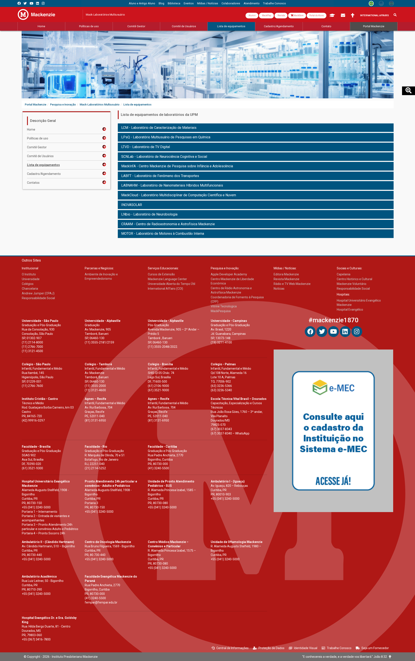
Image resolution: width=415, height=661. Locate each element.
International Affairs (374, 15)
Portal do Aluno (316, 15)
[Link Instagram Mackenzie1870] (43, 3)
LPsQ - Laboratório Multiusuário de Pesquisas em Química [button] (165, 137)
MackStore (298, 15)
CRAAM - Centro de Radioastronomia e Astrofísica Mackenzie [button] (168, 224)
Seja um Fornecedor (375, 648)
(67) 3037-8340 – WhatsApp (230, 433)
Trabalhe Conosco (339, 648)
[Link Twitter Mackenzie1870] (25, 3)
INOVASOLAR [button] (131, 205)
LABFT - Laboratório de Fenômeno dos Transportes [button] (160, 176)
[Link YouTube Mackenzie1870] (31, 3)
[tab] (255, 128)
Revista (281, 15)
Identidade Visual (305, 648)
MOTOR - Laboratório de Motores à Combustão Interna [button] (162, 234)
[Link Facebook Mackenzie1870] (19, 3)
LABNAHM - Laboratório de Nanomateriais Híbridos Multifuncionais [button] (172, 185)
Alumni (252, 15)
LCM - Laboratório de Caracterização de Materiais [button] (158, 128)
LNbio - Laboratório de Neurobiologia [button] (149, 214)
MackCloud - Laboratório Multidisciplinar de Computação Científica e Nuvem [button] (178, 195)
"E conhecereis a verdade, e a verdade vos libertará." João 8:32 (345, 656)
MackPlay (266, 15)
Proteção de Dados (271, 648)
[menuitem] (142, 3)
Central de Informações (232, 648)
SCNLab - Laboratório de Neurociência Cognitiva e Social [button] (164, 157)
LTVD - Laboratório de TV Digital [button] (145, 147)
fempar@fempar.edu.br (101, 602)
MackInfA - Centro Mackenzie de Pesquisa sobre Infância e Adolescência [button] (177, 166)
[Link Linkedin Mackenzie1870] (37, 3)
